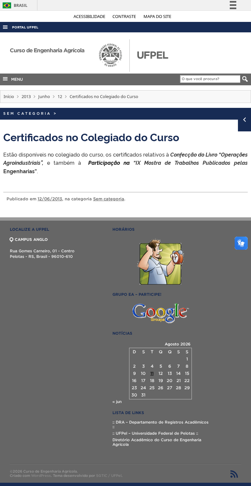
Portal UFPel (25, 27)
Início (9, 96)
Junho (44, 96)
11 (152, 373)
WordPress (41, 476)
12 (60, 96)
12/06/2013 (50, 198)
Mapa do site (157, 16)
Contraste (124, 16)
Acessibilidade (90, 16)
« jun (117, 401)
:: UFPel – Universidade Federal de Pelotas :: (155, 433)
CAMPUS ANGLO (31, 239)
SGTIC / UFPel (109, 476)
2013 (26, 96)
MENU (15, 79)
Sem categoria (27, 113)
